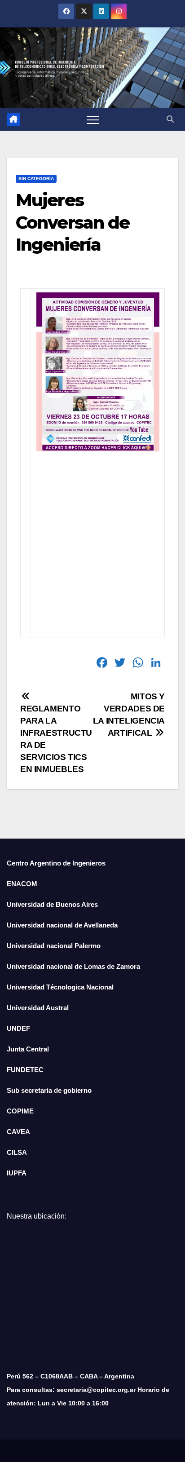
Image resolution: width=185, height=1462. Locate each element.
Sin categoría (36, 178)
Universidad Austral (38, 1007)
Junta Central (28, 1049)
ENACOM (22, 884)
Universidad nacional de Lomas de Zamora (73, 966)
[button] (170, 119)
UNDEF (18, 1028)
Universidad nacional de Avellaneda (62, 925)
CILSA (17, 1152)
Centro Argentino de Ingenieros (56, 863)
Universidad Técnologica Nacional (60, 987)
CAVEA (18, 1131)
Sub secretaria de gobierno (49, 1090)
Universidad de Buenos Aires (52, 904)
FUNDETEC (25, 1069)
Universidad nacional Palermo (54, 946)
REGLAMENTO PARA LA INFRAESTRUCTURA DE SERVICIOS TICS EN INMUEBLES (56, 739)
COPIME (20, 1111)
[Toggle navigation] (93, 119)
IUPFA (16, 1173)
